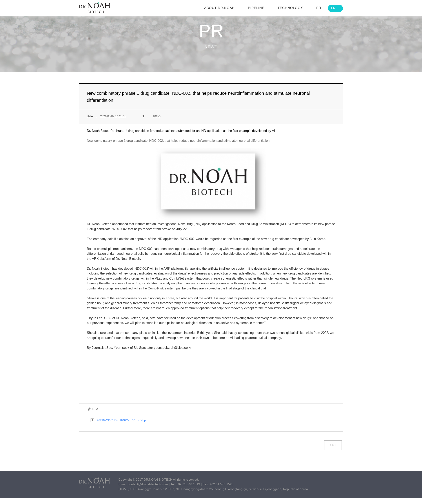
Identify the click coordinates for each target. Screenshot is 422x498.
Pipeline (256, 8)
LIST (333, 445)
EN (333, 8)
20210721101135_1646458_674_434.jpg (122, 420)
